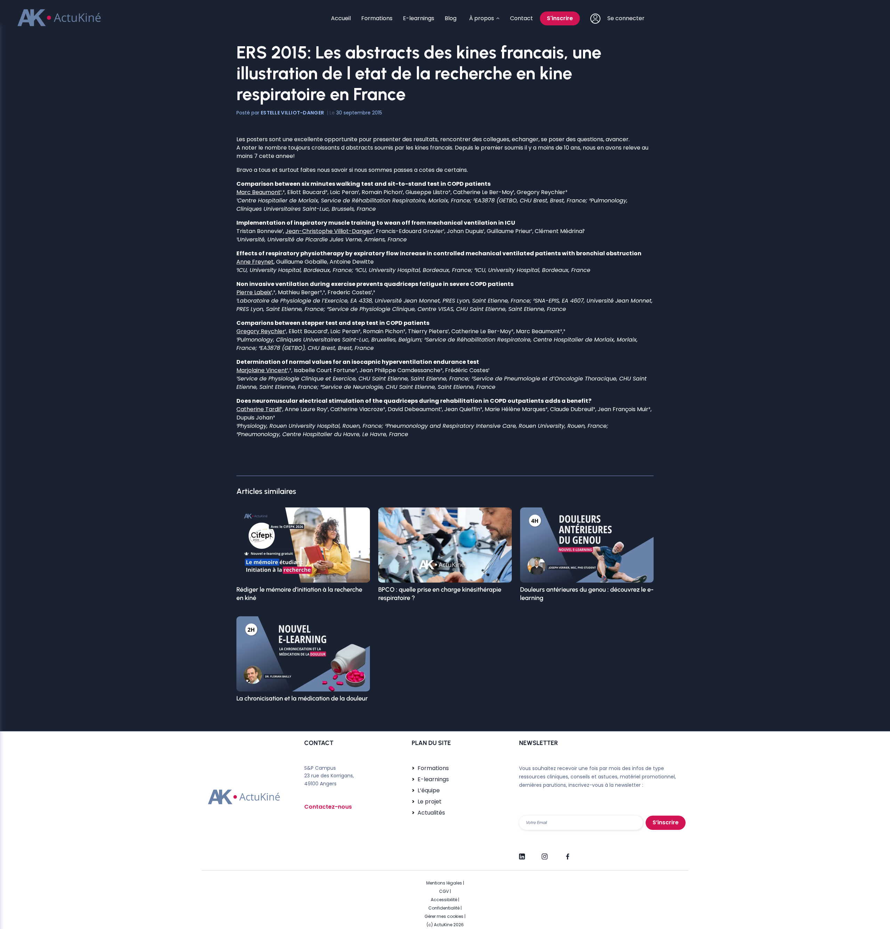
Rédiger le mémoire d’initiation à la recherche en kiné (299, 594)
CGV (444, 891)
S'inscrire (560, 18)
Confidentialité (444, 908)
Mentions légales (444, 883)
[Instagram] (545, 853)
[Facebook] (567, 853)
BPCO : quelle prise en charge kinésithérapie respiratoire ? (439, 594)
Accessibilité (444, 900)
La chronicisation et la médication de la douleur (302, 698)
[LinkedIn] (522, 853)
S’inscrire (666, 822)
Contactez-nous (328, 807)
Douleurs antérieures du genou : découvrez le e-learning (587, 594)
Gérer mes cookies (443, 916)
